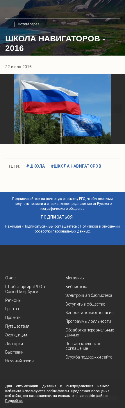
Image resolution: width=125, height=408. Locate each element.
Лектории (14, 343)
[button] (7, 108)
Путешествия (17, 326)
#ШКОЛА (35, 166)
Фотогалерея (29, 24)
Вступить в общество (85, 304)
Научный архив (19, 361)
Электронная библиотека (88, 295)
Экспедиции (16, 335)
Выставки (14, 352)
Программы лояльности (88, 321)
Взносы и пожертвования (89, 312)
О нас (10, 278)
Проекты (13, 317)
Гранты (12, 308)
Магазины (75, 278)
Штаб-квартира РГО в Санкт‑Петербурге (25, 289)
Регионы (13, 300)
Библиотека (76, 286)
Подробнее (14, 401)
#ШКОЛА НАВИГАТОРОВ (76, 166)
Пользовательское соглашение (83, 346)
